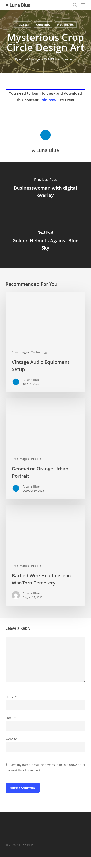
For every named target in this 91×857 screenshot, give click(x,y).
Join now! (49, 99)
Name (11, 697)
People (36, 459)
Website (11, 739)
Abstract (23, 25)
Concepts (43, 25)
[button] (83, 5)
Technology (39, 352)
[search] (75, 5)
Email (11, 718)
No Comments (66, 59)
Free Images (65, 25)
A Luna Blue (18, 5)
